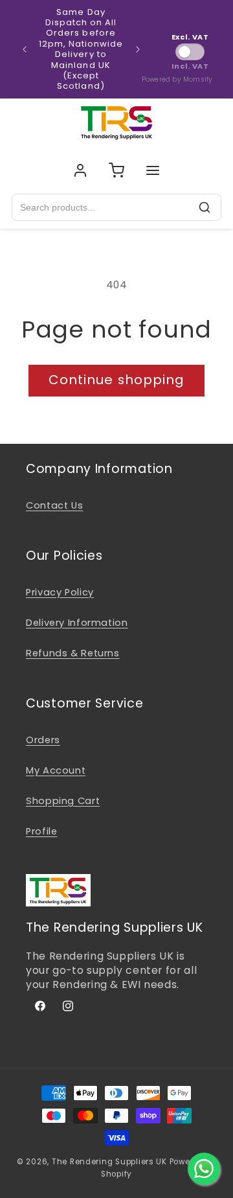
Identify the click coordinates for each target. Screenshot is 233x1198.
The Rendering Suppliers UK (109, 1162)
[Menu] (153, 170)
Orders (43, 739)
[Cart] (116, 170)
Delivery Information (77, 622)
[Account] (80, 170)
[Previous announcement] (24, 49)
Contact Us (54, 505)
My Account (55, 770)
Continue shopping (116, 380)
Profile (41, 831)
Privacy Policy (60, 592)
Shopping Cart (63, 800)
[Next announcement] (138, 49)
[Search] (204, 207)
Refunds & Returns (73, 653)
